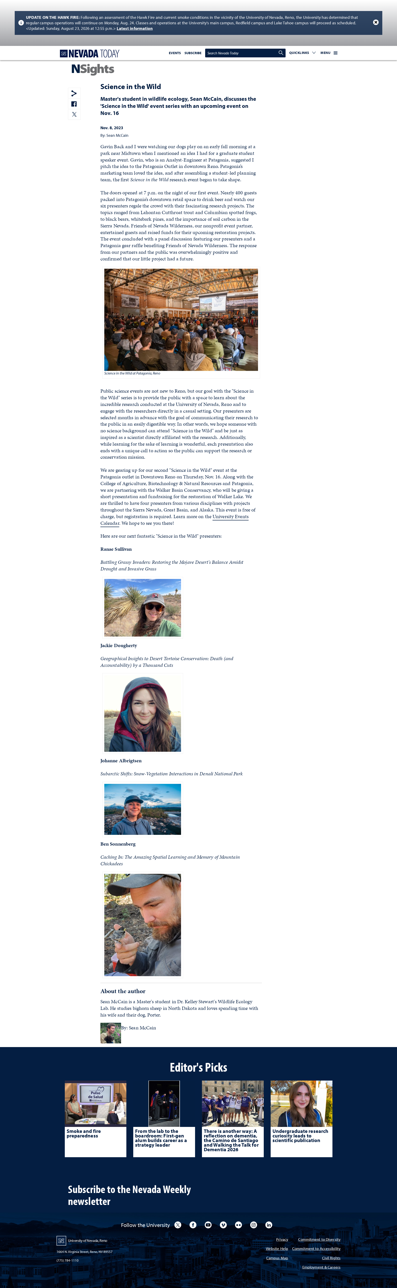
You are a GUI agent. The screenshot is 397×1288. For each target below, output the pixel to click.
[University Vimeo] (223, 1224)
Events (175, 53)
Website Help (277, 1249)
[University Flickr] (238, 1224)
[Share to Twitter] (74, 115)
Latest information (135, 28)
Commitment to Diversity (319, 1240)
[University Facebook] (193, 1224)
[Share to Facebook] (74, 104)
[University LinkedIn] (268, 1224)
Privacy (282, 1240)
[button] (302, 53)
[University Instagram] (253, 1224)
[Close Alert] (376, 22)
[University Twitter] (177, 1224)
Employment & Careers (321, 1267)
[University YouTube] (208, 1224)
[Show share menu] (74, 94)
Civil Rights (331, 1258)
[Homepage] (89, 53)
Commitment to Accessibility (316, 1249)
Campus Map (277, 1258)
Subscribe (192, 53)
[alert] (198, 23)
